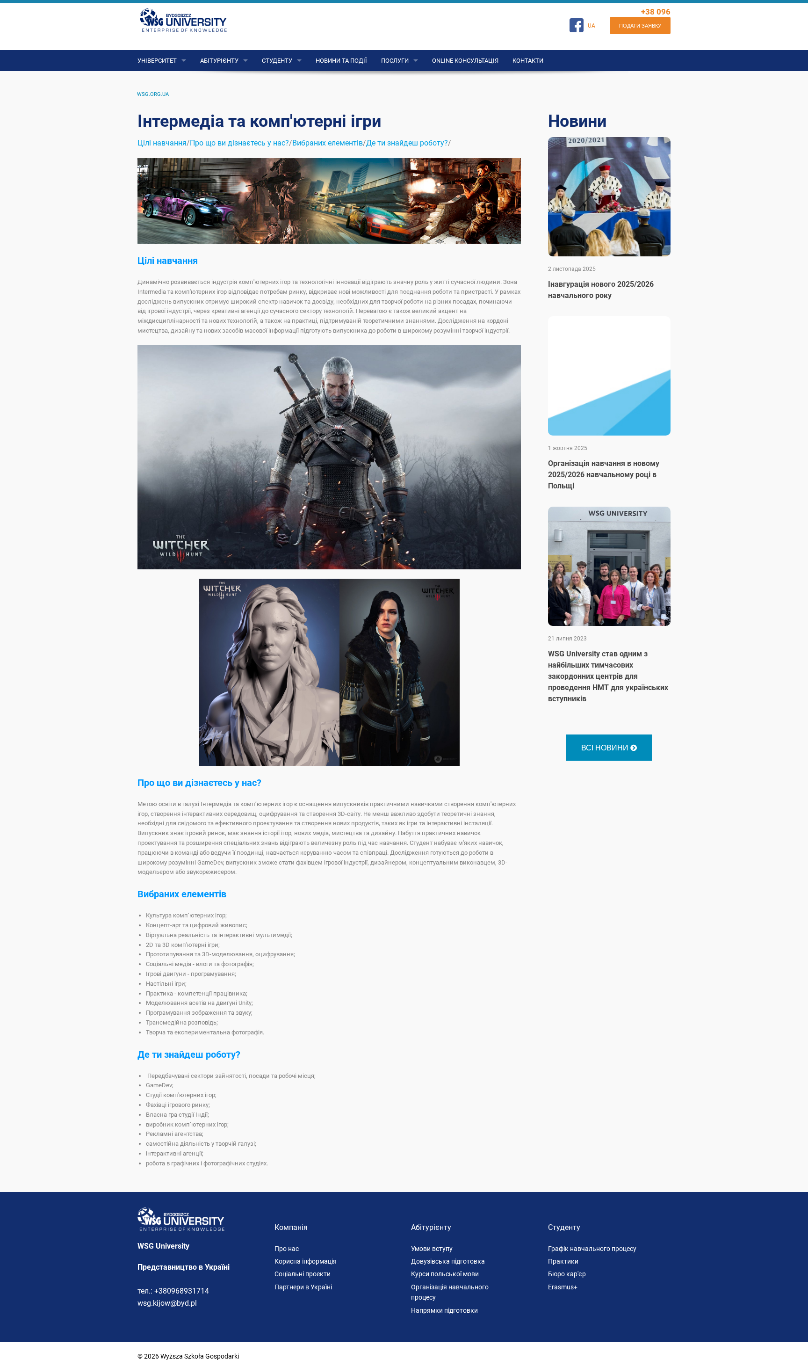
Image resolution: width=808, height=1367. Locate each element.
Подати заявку (640, 25)
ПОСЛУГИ (395, 60)
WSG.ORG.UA (153, 94)
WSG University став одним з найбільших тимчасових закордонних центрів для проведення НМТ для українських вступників (608, 676)
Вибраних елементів (327, 142)
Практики (563, 1261)
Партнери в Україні (303, 1287)
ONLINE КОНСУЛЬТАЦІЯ (465, 60)
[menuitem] (153, 94)
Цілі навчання (162, 142)
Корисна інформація (305, 1261)
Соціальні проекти (302, 1274)
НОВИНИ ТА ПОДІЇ (341, 60)
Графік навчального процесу (592, 1248)
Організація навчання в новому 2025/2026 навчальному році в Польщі (603, 474)
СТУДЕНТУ (277, 60)
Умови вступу (432, 1248)
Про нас (286, 1248)
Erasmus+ (562, 1287)
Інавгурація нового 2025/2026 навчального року (601, 290)
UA (591, 25)
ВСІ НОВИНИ (605, 747)
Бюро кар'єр (567, 1274)
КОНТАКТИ (527, 60)
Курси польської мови (445, 1274)
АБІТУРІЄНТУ (219, 60)
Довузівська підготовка (448, 1261)
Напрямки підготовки (444, 1310)
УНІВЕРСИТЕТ (157, 60)
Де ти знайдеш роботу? (407, 142)
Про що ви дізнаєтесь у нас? (239, 142)
